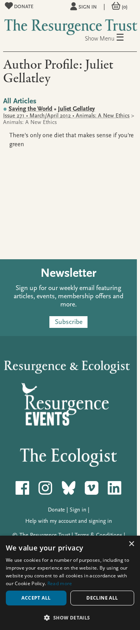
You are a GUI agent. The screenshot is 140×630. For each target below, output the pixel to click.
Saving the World (30, 108)
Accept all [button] (36, 598)
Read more (59, 583)
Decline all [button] (102, 598)
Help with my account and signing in (68, 521)
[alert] (70, 583)
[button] (70, 617)
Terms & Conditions (98, 535)
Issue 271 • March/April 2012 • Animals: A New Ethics (66, 115)
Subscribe (68, 322)
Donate (23, 6)
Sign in (88, 7)
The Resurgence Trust (44, 535)
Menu (112, 38)
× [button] (131, 544)
